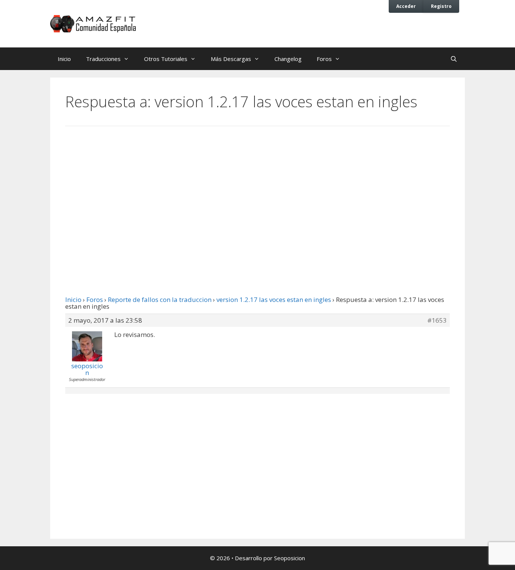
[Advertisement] (257, 194)
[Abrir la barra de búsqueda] (454, 58)
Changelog (288, 58)
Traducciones (103, 58)
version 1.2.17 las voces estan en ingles (273, 299)
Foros (324, 58)
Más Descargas (231, 58)
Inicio (64, 58)
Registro (441, 6)
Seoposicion (289, 558)
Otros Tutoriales (165, 58)
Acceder (406, 6)
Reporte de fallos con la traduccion (160, 299)
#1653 (437, 320)
